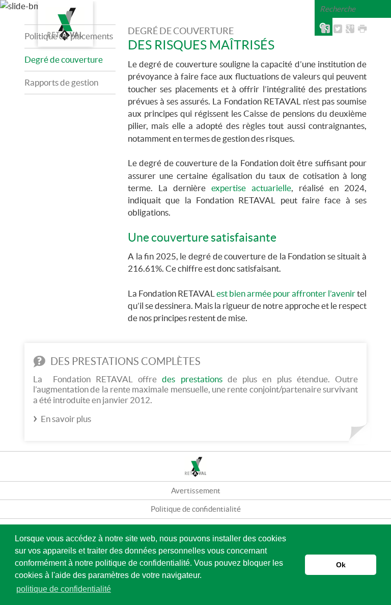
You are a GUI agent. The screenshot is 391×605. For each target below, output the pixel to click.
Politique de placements (68, 36)
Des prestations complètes (124, 361)
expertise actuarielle (251, 188)
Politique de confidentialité (196, 509)
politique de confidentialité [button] (63, 589)
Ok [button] (341, 565)
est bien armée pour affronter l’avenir (285, 293)
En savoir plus (66, 419)
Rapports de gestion (61, 82)
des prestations (192, 379)
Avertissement (195, 490)
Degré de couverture (63, 59)
